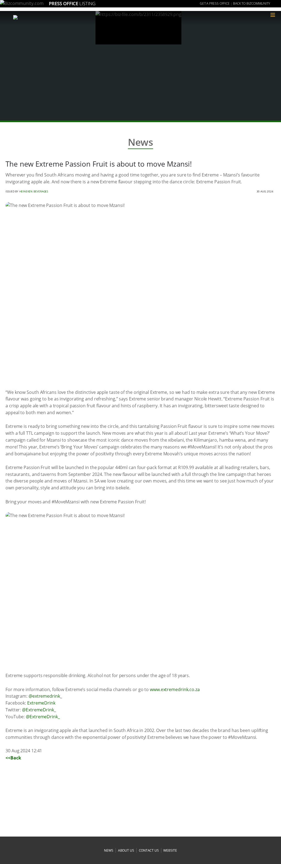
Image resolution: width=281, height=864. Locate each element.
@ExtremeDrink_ (39, 710)
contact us (149, 850)
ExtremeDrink (41, 703)
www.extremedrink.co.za (175, 689)
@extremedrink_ (45, 696)
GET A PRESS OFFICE (215, 3)
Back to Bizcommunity (251, 3)
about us (126, 850)
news (108, 850)
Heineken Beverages (33, 191)
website (170, 850)
